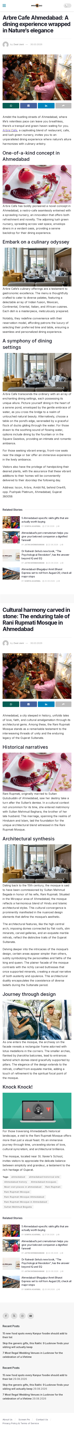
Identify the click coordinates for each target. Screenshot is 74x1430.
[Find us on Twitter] (14, 1316)
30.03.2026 (36, 44)
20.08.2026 (53, 563)
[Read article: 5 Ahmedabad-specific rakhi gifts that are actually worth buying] (11, 522)
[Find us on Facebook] (6, 1316)
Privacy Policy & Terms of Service (21, 1423)
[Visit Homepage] (37, 5)
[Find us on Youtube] (30, 1316)
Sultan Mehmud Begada (18, 1207)
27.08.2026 (49, 526)
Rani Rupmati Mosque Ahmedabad (24, 1197)
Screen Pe (24, 1419)
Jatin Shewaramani (34, 545)
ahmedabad (18, 1177)
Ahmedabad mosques (43, 1182)
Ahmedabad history (15, 1182)
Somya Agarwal (32, 526)
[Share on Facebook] (28, 105)
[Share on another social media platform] (63, 105)
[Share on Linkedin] (46, 105)
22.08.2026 (53, 545)
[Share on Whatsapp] (11, 105)
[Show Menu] (4, 5)
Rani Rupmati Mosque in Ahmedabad (25, 1202)
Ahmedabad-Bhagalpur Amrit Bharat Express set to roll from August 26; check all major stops (46, 573)
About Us (7, 1419)
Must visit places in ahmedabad (22, 1187)
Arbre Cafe (10, 130)
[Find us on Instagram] (22, 1316)
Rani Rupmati (53, 1187)
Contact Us (42, 1419)
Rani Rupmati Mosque (17, 1192)
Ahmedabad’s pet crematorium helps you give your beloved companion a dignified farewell (45, 536)
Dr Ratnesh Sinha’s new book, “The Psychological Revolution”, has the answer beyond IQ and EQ (45, 554)
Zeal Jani (18, 44)
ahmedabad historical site (44, 1177)
